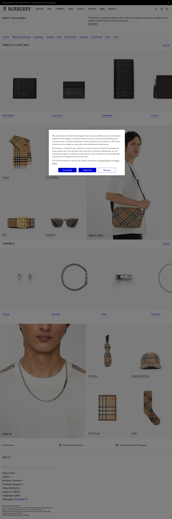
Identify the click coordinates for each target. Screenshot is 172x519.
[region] (87, 152)
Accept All (67, 170)
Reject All (87, 170)
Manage (106, 170)
